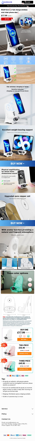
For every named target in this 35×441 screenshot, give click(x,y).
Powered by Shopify (21, 438)
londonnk (15, 438)
